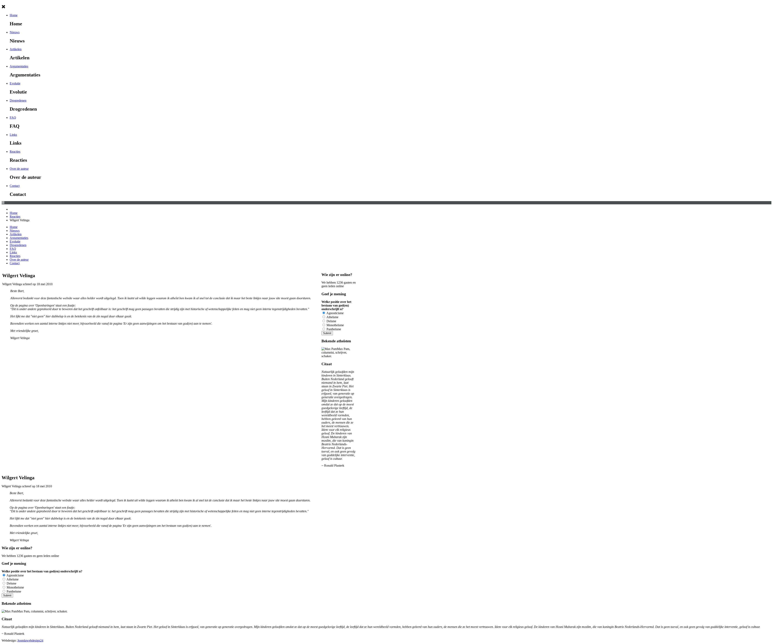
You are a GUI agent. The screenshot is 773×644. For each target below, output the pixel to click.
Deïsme (331, 321)
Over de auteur (19, 168)
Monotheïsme (335, 325)
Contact (15, 185)
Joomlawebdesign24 (30, 640)
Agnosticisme (335, 313)
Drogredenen (18, 100)
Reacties (15, 151)
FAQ (13, 117)
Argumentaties (19, 66)
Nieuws (15, 32)
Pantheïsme (333, 329)
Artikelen (16, 49)
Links (13, 134)
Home (14, 15)
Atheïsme (332, 317)
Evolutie (15, 83)
